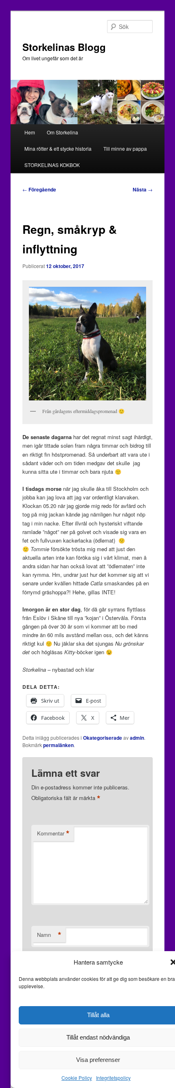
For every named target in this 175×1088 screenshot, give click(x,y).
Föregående (39, 189)
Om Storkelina (62, 132)
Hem (29, 132)
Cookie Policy (76, 1077)
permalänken (58, 745)
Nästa (143, 189)
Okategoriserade (102, 737)
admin (137, 737)
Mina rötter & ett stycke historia (58, 148)
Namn (49, 934)
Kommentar (53, 833)
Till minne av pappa (125, 148)
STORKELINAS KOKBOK (52, 164)
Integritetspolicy (113, 1077)
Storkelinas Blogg (64, 47)
